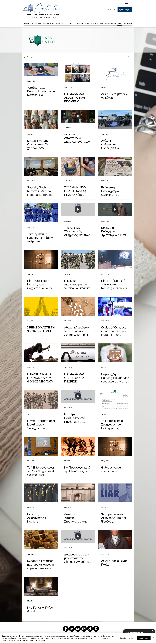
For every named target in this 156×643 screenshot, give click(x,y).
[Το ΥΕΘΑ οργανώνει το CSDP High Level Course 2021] (41, 446)
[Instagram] (84, 629)
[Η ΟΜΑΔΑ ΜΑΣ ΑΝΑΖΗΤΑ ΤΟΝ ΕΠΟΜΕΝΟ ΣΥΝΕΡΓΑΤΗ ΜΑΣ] (78, 72)
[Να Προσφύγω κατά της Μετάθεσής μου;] (78, 446)
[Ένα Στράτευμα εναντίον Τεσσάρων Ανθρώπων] (41, 212)
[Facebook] (66, 629)
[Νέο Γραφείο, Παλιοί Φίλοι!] (41, 586)
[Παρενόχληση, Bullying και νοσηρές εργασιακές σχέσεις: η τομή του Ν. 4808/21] (115, 352)
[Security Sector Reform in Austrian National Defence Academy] (41, 166)
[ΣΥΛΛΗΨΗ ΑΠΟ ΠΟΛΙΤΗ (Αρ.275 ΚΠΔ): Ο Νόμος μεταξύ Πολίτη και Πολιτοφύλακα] (78, 166)
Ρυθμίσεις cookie (127, 638)
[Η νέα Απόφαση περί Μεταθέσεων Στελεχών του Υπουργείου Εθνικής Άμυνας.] (41, 399)
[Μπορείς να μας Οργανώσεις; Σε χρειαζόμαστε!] (41, 119)
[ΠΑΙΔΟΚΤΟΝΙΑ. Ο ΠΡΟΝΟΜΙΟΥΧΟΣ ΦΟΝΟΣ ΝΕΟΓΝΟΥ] (41, 352)
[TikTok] (90, 629)
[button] (129, 57)
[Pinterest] (96, 629)
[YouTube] (78, 629)
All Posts (28, 57)
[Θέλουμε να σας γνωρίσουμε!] (115, 446)
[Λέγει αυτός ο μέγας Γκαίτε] (115, 539)
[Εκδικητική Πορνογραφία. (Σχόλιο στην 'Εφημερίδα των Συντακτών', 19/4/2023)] (115, 166)
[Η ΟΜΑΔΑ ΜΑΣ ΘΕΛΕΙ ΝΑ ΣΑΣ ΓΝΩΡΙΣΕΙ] (78, 352)
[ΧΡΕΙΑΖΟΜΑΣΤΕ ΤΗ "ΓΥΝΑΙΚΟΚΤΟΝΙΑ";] (41, 306)
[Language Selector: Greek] (127, 3)
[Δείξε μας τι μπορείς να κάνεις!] (115, 72)
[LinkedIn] (72, 629)
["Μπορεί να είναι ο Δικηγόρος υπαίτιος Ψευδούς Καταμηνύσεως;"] (115, 493)
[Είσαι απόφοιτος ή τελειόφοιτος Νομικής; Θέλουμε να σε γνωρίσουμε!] (115, 259)
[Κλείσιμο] (153, 638)
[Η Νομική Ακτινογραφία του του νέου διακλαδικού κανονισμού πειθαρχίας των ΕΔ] (78, 259)
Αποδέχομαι (144, 638)
